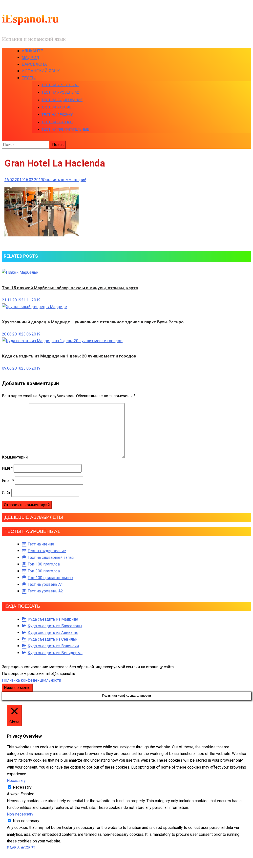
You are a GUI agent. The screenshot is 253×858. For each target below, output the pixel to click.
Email (8, 480)
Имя (7, 468)
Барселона (34, 64)
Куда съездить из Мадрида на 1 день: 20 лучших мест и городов (69, 356)
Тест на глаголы (57, 122)
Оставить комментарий (64, 179)
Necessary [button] (16, 780)
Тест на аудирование (62, 100)
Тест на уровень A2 (60, 92)
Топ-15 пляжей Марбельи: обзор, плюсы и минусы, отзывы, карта (70, 287)
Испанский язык (41, 71)
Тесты (29, 78)
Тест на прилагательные (65, 129)
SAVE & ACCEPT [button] (21, 847)
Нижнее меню (17, 687)
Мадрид (30, 58)
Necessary (22, 787)
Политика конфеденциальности (31, 680)
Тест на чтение (56, 107)
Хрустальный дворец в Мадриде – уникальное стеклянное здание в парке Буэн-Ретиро (93, 321)
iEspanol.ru (30, 18)
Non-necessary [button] (20, 814)
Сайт (6, 492)
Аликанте (32, 51)
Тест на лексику (57, 115)
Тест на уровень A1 (60, 85)
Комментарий (15, 457)
